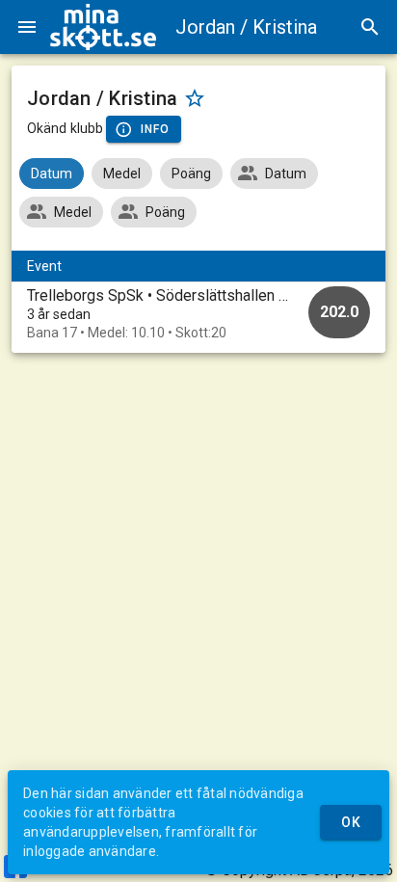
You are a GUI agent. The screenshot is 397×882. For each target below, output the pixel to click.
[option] (198, 313)
